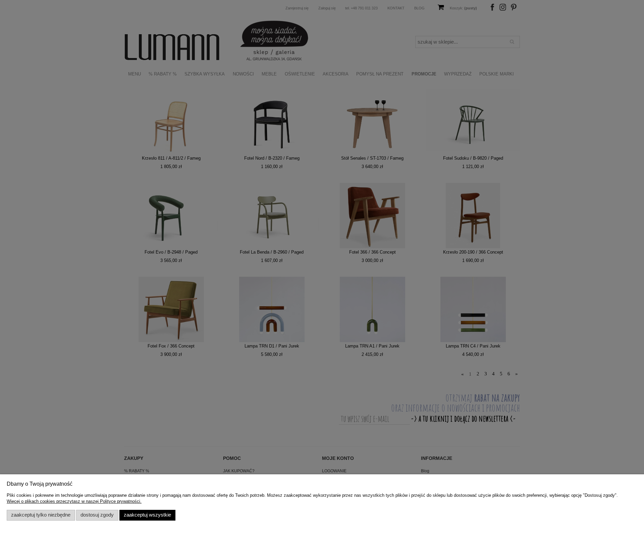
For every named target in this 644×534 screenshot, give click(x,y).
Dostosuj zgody (97, 515)
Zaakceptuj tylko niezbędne (40, 515)
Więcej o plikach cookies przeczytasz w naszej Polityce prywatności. (74, 501)
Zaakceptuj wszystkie (147, 515)
